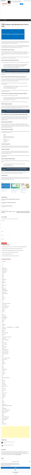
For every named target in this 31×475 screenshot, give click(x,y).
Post (2, 376)
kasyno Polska (4, 338)
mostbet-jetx (3, 348)
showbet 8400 (4, 388)
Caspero (3, 299)
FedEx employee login (15, 45)
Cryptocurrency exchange (5, 306)
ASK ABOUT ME (4, 279)
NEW (2, 355)
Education (3, 314)
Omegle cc (3, 362)
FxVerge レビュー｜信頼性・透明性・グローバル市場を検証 (10, 327)
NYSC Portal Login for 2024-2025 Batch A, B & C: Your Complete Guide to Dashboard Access (15, 189)
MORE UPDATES (4, 346)
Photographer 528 (4, 369)
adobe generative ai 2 (5, 269)
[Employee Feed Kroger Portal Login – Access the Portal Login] (5, 185)
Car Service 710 (4, 292)
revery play (3, 381)
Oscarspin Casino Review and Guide (6, 205)
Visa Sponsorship (4, 408)
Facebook (3, 320)
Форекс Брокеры (4, 423)
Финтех (3, 422)
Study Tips (3, 394)
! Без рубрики (4, 261)
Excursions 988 (4, 318)
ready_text (3, 380)
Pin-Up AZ (3, 370)
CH (2, 300)
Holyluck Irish (4, 334)
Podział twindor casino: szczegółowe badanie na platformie (10, 199)
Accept (15, 467)
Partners (3, 367)
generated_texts (4, 328)
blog (2, 286)
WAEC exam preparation (5, 411)
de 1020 (3, 310)
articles (3, 278)
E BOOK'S (3, 311)
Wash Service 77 (4, 412)
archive (3, 276)
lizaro (2, 341)
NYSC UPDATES (4, 359)
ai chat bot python (4, 271)
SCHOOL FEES (4, 384)
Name (2, 231)
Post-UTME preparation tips (6, 377)
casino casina (3, 297)
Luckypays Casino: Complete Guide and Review (8, 202)
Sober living (3, 390)
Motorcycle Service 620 (5, 352)
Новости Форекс (4, 419)
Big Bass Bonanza (4, 285)
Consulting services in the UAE (6, 303)
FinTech (3, 321)
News (2, 356)
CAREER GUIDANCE (5, 293)
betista (3, 283)
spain (2, 391)
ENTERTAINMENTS (4, 317)
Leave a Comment (3, 27)
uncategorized (4, 404)
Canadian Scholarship (5, 290)
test (2, 398)
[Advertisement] (15, 13)
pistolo (3, 374)
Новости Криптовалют (5, 418)
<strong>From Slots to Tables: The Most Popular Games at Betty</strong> (12, 248)
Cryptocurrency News (5, 307)
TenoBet (3, 397)
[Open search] (28, 20)
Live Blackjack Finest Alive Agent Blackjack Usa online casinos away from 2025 (12, 250)
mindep (3, 345)
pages (2, 366)
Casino (3, 296)
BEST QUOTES (4, 282)
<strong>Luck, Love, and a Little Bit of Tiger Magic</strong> (10, 252)
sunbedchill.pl (4, 395)
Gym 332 (3, 331)
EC (2, 313)
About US (3, 460)
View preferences (15, 472)
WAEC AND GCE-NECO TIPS (6, 409)
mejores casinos (4, 342)
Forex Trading (4, 324)
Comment (3, 220)
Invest (3, 335)
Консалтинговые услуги (5, 416)
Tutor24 (3, 402)
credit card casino (4, 304)
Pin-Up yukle (3, 373)
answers (3, 275)
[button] (29, 461)
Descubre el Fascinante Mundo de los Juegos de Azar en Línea (10, 255)
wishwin (3, 415)
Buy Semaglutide (4, 289)
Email (2, 235)
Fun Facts (3, 325)
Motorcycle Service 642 (5, 353)
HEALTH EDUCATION (5, 332)
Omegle (3, 360)
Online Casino (4, 363)
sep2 (2, 387)
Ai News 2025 (4, 272)
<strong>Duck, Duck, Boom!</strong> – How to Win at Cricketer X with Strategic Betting (14, 246)
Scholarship (3, 383)
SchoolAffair (6, 4)
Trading (3, 401)
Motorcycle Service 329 (5, 349)
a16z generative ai (4, 268)
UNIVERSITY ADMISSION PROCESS (7, 405)
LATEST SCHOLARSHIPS (5, 339)
